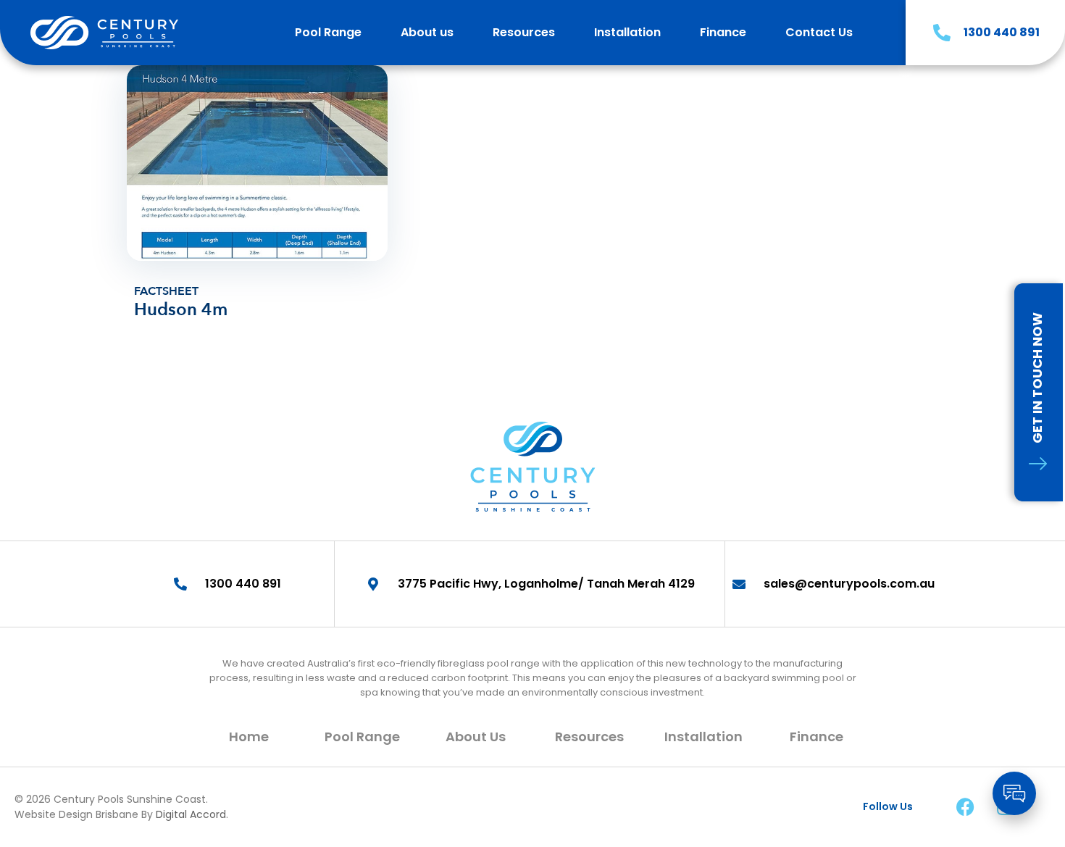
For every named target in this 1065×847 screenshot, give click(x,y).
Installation (627, 32)
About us (427, 32)
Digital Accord (191, 814)
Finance (723, 32)
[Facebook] (965, 807)
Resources (524, 32)
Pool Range (328, 32)
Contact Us (819, 32)
